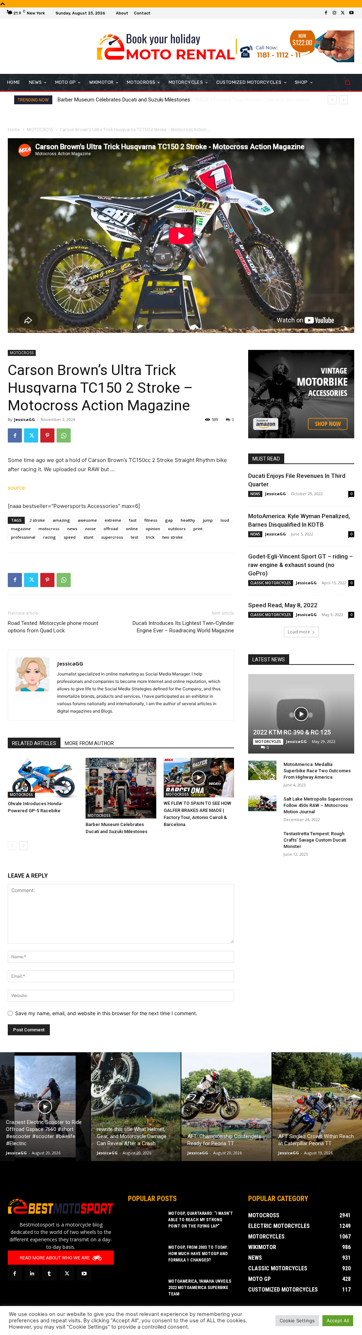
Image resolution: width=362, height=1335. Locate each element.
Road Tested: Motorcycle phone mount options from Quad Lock (53, 627)
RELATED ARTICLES (34, 743)
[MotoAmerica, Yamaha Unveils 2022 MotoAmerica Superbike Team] (145, 1290)
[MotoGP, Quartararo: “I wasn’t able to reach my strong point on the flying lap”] (145, 1222)
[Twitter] (343, 13)
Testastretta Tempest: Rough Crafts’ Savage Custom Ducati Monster (315, 840)
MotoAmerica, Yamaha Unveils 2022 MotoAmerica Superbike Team (199, 1287)
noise (90, 528)
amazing (61, 520)
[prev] (332, 99)
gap (169, 520)
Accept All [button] (338, 1320)
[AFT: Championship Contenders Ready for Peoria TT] (226, 1106)
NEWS (255, 493)
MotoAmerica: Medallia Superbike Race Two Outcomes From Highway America (317, 771)
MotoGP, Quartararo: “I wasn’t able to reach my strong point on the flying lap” (200, 1220)
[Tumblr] (49, 1273)
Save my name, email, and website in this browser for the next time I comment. (106, 1013)
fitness (150, 520)
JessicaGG (24, 419)
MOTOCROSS (40, 130)
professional (23, 537)
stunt (88, 537)
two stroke (172, 537)
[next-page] (23, 845)
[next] (343, 99)
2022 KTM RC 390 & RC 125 (292, 732)
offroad (111, 528)
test (134, 537)
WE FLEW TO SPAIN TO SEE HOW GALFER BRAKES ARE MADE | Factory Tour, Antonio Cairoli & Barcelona (180, 99)
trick (150, 537)
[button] (347, 82)
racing (49, 537)
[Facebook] (326, 13)
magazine (21, 528)
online (132, 528)
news (72, 528)
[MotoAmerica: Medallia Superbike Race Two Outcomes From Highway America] (262, 770)
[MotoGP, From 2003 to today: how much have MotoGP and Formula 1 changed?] (145, 1256)
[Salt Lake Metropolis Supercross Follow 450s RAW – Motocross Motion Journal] (262, 803)
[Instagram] (334, 13)
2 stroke (37, 520)
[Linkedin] (32, 1273)
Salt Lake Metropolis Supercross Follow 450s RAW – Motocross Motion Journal (318, 805)
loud (225, 520)
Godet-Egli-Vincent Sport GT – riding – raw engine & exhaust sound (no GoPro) (300, 565)
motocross (49, 528)
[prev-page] (12, 845)
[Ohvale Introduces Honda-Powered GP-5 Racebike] (43, 778)
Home (14, 130)
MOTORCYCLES (268, 741)
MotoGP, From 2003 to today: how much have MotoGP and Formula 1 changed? (198, 1254)
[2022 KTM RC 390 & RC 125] (301, 714)
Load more (299, 632)
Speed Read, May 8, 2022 (282, 605)
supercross (112, 537)
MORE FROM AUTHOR (89, 743)
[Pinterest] (47, 435)
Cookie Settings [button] (297, 1320)
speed (70, 537)
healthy (188, 520)
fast (132, 520)
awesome (87, 520)
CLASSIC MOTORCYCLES (270, 582)
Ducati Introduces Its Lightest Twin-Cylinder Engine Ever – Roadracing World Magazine (183, 627)
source (16, 487)
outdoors (177, 528)
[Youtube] (351, 13)
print (198, 528)
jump (208, 520)
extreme (113, 520)
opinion (153, 528)
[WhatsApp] (64, 435)
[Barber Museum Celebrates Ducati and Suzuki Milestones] (121, 788)
